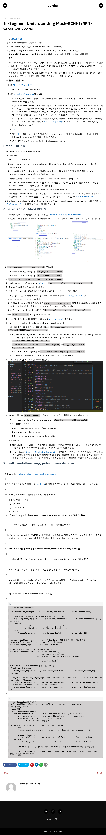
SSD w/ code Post (15, 204)
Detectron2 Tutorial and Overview (65, 214)
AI (3, 19)
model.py (40, 484)
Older (99, 773)
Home (48, 819)
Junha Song (34, 784)
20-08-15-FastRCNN (84, 196)
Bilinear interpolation (53, 122)
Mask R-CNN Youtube (24, 94)
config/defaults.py (76, 295)
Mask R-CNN (18, 39)
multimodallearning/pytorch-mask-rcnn (36, 474)
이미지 (20, 134)
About (57, 819)
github (42, 283)
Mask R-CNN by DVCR (23, 85)
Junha (53, 5)
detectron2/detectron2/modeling (41, 452)
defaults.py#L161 (55, 319)
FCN (15, 129)
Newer (7, 773)
